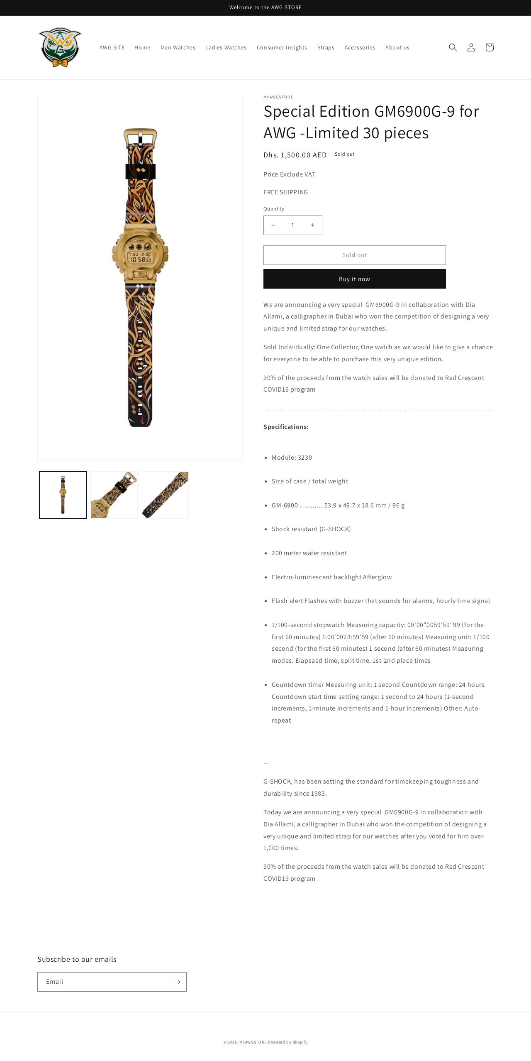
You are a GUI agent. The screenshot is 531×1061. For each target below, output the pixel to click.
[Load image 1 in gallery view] (62, 494)
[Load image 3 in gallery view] (165, 494)
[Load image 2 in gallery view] (113, 494)
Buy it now (354, 279)
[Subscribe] (177, 982)
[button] (453, 47)
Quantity (273, 208)
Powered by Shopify (288, 1042)
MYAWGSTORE (253, 1042)
